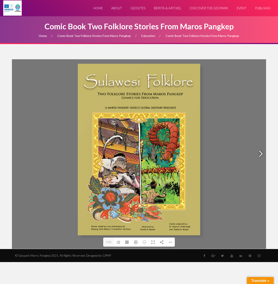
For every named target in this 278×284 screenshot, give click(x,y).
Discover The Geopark (209, 8)
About (116, 8)
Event (242, 8)
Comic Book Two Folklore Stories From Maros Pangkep (94, 36)
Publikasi (263, 8)
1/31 (108, 242)
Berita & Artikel (167, 8)
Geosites (138, 8)
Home (98, 8)
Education (148, 36)
